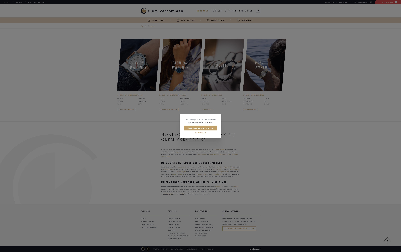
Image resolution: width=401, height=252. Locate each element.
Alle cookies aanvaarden (200, 128)
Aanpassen (200, 133)
